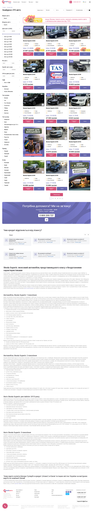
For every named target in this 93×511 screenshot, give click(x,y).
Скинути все (40, 10)
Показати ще (57, 194)
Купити (39, 87)
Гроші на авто (37, 493)
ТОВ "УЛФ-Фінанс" (28, 505)
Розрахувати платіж (28, 54)
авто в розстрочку (28, 288)
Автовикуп (18, 497)
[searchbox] (7, 18)
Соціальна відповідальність (57, 495)
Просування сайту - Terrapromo (64, 507)
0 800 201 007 (81, 497)
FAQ (52, 493)
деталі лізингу (18, 483)
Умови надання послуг (84, 506)
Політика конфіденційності (63, 505)
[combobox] (50, 10)
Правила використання (62, 506)
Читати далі (21, 243)
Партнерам (36, 497)
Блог (52, 491)
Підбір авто (18, 491)
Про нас (17, 495)
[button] (43, 32)
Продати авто (37, 491)
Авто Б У (17, 493)
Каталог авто (16, 2)
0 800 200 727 (77, 2)
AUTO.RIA (36, 495)
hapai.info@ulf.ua (82, 501)
